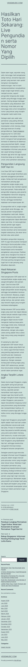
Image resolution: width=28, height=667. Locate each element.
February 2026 (5, 616)
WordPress (17, 660)
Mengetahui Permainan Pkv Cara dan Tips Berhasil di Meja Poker (12, 576)
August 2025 (5, 632)
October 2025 (5, 626)
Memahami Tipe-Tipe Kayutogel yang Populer (13, 568)
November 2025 (6, 624)
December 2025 (6, 621)
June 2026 (4, 606)
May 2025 (4, 640)
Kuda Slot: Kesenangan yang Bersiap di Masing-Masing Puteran (13, 580)
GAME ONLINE (14, 509)
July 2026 (4, 603)
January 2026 (5, 619)
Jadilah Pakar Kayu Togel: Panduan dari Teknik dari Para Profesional (13, 584)
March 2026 (5, 613)
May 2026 (4, 608)
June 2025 (4, 637)
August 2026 (5, 600)
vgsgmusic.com (14, 3)
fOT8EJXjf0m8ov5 (8, 507)
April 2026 (4, 611)
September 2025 (6, 629)
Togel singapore (18, 131)
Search (3, 556)
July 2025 (4, 634)
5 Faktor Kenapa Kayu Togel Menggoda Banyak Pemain (13, 572)
